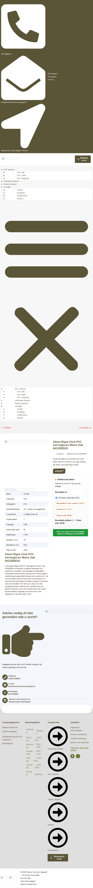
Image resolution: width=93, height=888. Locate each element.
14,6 (25, 545)
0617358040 (13, 694)
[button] (46, 293)
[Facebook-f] (72, 756)
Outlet (20, 190)
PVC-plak (21, 175)
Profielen (21, 193)
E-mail (11, 683)
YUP (25, 499)
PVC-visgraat (23, 178)
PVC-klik (21, 172)
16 (24, 529)
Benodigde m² (61, 492)
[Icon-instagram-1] (78, 756)
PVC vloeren (8, 169)
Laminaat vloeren (11, 181)
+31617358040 (14, 679)
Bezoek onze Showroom (19, 699)
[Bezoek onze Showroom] (5, 700)
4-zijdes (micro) (30, 514)
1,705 (25, 534)
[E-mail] (5, 685)
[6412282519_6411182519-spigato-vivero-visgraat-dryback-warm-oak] (26, 461)
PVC (25, 504)
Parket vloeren (10, 184)
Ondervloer (22, 195)
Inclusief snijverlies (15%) (69, 498)
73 (24, 540)
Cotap (26, 494)
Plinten (20, 198)
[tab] (10, 490)
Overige (6, 187)
